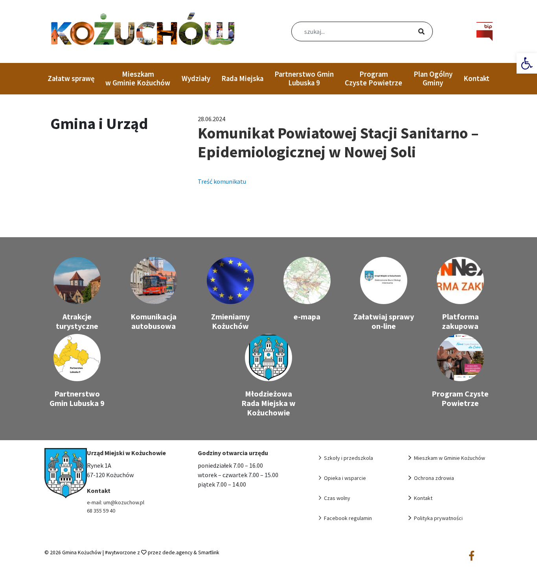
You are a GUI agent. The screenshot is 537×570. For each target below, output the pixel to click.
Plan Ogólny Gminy (433, 78)
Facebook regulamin (348, 518)
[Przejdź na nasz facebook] (471, 556)
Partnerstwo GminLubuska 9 (304, 78)
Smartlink (208, 552)
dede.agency (177, 552)
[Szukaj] (412, 32)
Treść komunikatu (222, 181)
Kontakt (476, 78)
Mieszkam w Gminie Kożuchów (137, 78)
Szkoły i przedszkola (348, 457)
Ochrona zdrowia (434, 477)
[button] (527, 63)
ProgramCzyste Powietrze (373, 78)
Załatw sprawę (71, 78)
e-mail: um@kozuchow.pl (115, 502)
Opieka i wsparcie (345, 477)
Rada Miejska (242, 78)
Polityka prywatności (438, 518)
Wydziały (196, 78)
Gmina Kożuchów (81, 552)
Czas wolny (337, 498)
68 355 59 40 (101, 510)
